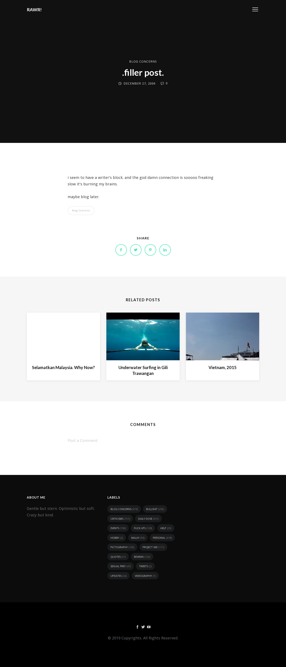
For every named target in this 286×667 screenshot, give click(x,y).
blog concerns (143, 61)
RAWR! (34, 9)
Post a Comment (83, 440)
